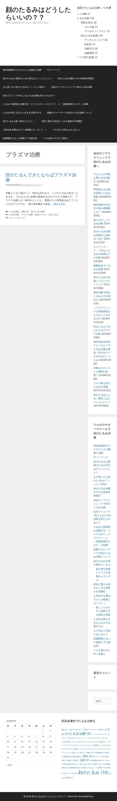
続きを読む (60, 204)
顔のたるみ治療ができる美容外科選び (76, 78)
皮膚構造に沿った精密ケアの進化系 (20, 138)
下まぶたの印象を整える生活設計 (101, 178)
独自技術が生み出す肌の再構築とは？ (101, 208)
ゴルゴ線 (89, 26)
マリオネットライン (95, 31)
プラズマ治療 (27, 214)
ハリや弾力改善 (85, 57)
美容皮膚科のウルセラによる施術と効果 (22, 70)
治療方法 (89, 48)
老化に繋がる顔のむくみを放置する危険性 (62, 121)
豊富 (101, 768)
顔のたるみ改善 (89, 35)
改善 (70, 760)
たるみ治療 (83, 18)
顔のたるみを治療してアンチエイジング (101, 281)
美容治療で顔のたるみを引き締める (101, 296)
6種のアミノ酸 (67, 730)
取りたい (97, 757)
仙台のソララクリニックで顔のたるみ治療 (71, 87)
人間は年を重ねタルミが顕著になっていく (23, 129)
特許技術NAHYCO (71, 764)
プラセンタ (85, 749)
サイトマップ (53, 70)
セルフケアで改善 (98, 742)
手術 (64, 760)
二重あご (75, 753)
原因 (87, 756)
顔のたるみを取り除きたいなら (18, 121)
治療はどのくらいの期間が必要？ (101, 371)
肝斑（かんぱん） (90, 768)
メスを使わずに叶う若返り (55, 138)
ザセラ (96, 738)
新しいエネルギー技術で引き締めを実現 (103, 611)
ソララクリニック (76, 745)
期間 (76, 760)
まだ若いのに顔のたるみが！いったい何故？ (24, 87)
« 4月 (9, 765)
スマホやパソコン (82, 742)
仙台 (82, 753)
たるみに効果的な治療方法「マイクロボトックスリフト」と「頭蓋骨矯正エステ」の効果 (45, 104)
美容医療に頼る (75, 768)
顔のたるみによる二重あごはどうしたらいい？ (101, 398)
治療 (84, 760)
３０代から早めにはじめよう (66, 129)
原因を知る (87, 22)
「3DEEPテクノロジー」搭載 (92, 730)
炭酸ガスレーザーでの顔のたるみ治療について (69, 112)
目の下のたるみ (86, 764)
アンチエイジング (94, 39)
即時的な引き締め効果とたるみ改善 (101, 193)
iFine (77, 730)
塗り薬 (105, 757)
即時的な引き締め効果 (73, 757)
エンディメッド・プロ (84, 738)
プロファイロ (96, 749)
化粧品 (88, 44)
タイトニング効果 (92, 745)
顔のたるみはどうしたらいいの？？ (38, 13)
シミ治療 (82, 13)
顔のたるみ (54, 214)
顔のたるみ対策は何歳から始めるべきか (101, 235)
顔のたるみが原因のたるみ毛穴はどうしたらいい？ (27, 78)
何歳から (90, 753)
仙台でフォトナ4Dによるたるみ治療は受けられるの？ (29, 95)
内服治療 (99, 753)
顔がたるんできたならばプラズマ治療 (101, 330)
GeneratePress (86, 796)
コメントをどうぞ (17, 217)
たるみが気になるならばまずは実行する (22, 112)
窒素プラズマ (41, 214)
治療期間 (89, 53)
